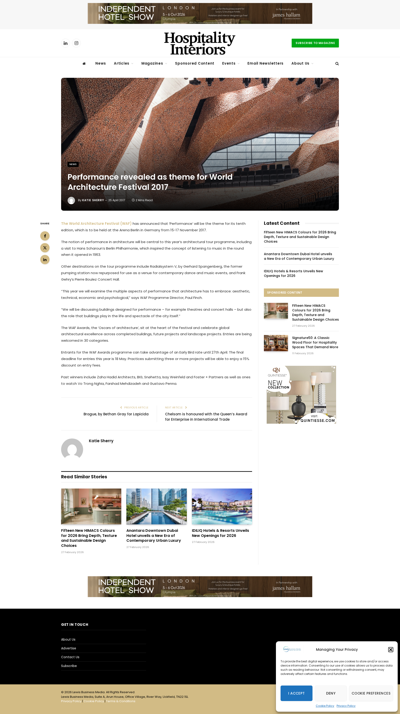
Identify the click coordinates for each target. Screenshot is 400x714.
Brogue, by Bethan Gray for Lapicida (116, 414)
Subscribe (69, 666)
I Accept (296, 693)
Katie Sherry (93, 200)
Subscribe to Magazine (315, 43)
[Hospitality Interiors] (200, 43)
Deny (331, 693)
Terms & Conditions (120, 701)
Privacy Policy (346, 706)
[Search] (336, 63)
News (100, 63)
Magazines (152, 63)
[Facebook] (45, 236)
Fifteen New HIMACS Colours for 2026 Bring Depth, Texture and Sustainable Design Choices (89, 538)
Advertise (68, 648)
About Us (300, 63)
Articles (121, 63)
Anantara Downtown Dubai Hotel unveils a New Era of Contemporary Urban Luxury (153, 535)
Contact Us (70, 657)
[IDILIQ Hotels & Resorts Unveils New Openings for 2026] (222, 506)
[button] (390, 649)
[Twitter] (45, 247)
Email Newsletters (265, 63)
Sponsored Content (194, 63)
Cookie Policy (325, 706)
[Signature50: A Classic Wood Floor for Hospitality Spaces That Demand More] (276, 343)
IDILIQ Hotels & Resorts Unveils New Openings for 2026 (220, 533)
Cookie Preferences (371, 693)
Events (229, 63)
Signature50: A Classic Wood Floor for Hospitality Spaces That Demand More (315, 342)
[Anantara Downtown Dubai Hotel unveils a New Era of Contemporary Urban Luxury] (156, 506)
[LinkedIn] (45, 259)
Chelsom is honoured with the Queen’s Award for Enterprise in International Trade (206, 417)
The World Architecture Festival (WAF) (96, 223)
